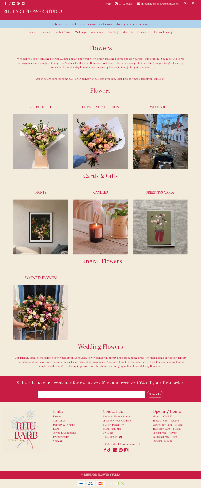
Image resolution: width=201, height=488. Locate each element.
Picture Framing (163, 32)
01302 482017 (111, 436)
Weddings (80, 32)
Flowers (44, 32)
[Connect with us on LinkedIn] (14, 3)
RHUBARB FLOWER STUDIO (32, 11)
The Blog (113, 32)
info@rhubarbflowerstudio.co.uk (122, 444)
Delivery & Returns (64, 424)
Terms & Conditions (64, 432)
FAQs (56, 428)
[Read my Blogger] (9, 3)
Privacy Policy (61, 436)
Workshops (97, 32)
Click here (122, 78)
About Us (127, 32)
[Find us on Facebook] (6, 3)
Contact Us (143, 32)
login (108, 3)
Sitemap (57, 440)
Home (31, 32)
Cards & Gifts (61, 32)
